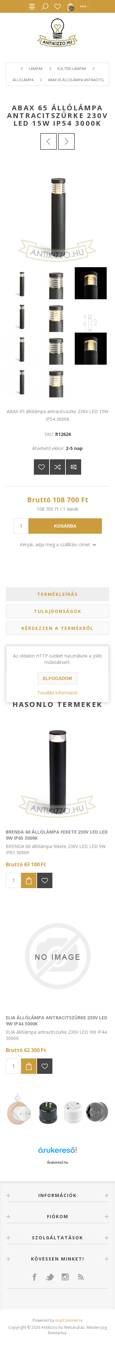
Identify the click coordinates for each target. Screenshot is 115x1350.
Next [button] (99, 1110)
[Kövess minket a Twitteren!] (49, 1277)
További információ (57, 693)
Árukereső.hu (57, 1162)
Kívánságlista (57, 6)
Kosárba (65, 526)
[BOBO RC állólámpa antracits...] (66, 141)
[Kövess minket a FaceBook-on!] (34, 1277)
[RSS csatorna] (80, 1277)
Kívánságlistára (41, 467)
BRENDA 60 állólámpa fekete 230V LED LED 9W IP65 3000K (57, 835)
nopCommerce (69, 1320)
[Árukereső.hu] (57, 1153)
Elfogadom (57, 678)
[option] (57, 1110)
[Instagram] (65, 1277)
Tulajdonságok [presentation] (57, 611)
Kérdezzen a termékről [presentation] (57, 628)
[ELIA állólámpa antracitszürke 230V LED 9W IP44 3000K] (57, 956)
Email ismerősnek (73, 467)
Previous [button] (15, 1110)
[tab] (57, 594)
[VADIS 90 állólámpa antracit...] (48, 141)
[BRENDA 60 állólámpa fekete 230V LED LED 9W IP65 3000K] (57, 770)
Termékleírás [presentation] (57, 594)
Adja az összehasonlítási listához (57, 467)
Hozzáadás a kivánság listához (44, 880)
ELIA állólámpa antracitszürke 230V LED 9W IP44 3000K (56, 1021)
